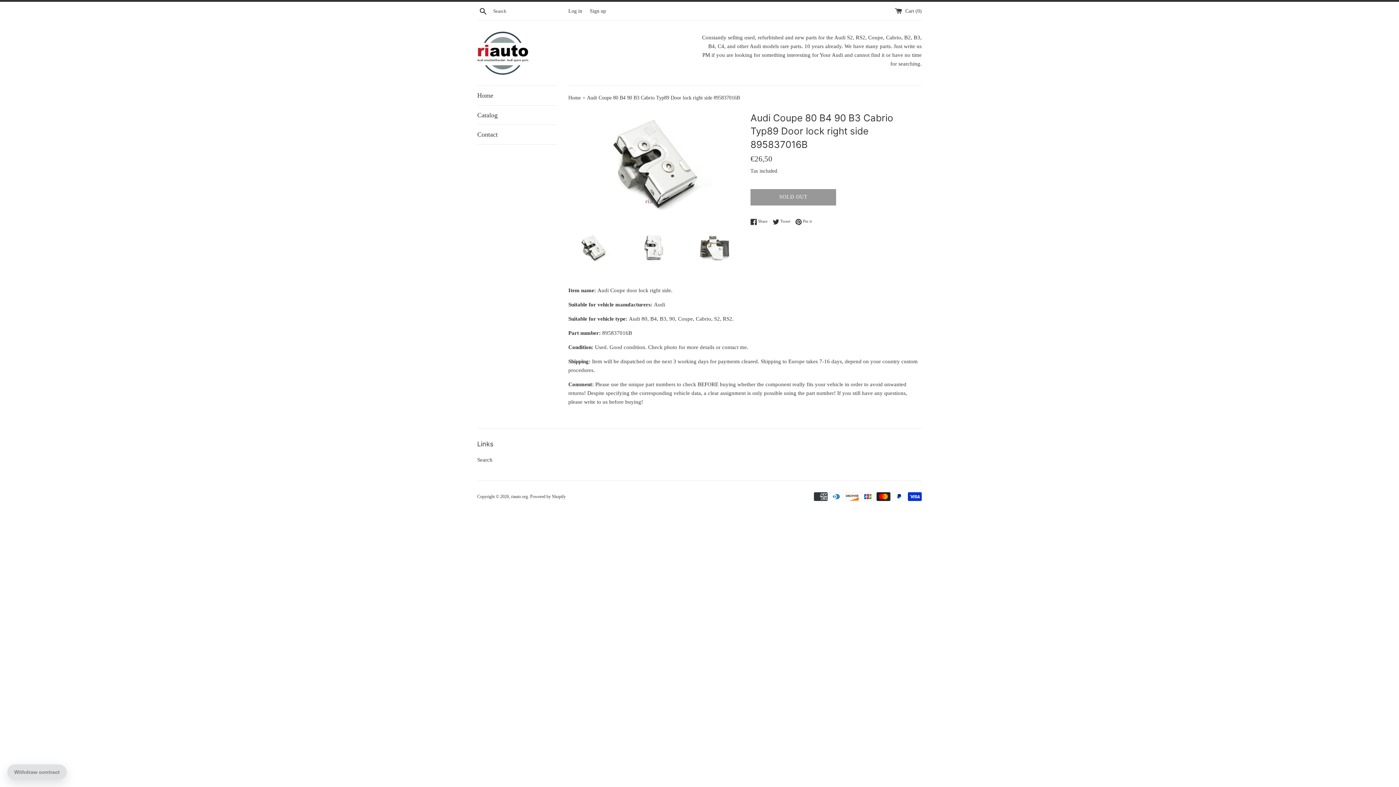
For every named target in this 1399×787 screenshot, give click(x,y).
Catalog (487, 115)
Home (485, 95)
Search (485, 460)
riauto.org (519, 496)
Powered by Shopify (548, 496)
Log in (575, 11)
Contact (487, 134)
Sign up (598, 11)
